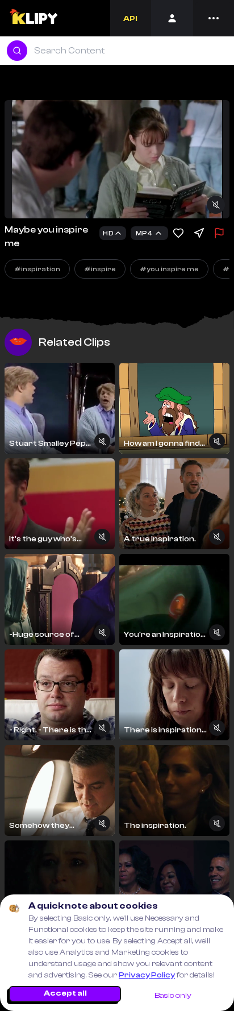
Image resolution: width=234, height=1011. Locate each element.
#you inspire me (169, 269)
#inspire (100, 269)
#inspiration (37, 269)
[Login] (172, 18)
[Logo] (33, 18)
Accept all (65, 993)
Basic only (172, 995)
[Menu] (213, 18)
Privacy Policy (147, 975)
